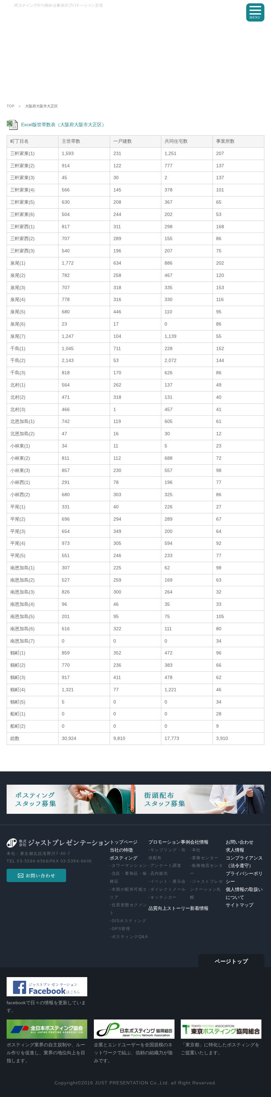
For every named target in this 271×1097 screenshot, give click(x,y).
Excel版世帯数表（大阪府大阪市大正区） (63, 124)
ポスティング (123, 858)
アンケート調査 (166, 865)
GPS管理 (121, 928)
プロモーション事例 (169, 842)
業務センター (205, 858)
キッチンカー (163, 897)
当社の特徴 (121, 850)
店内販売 (159, 873)
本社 (196, 850)
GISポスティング (129, 920)
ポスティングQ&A (130, 936)
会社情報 (199, 842)
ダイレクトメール (168, 889)
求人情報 (235, 850)
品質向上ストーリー (169, 908)
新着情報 (199, 908)
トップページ (123, 842)
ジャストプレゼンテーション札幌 (206, 889)
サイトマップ (239, 905)
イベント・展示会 (168, 881)
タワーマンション (129, 865)
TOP (10, 106)
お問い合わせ (239, 842)
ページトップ (231, 961)
